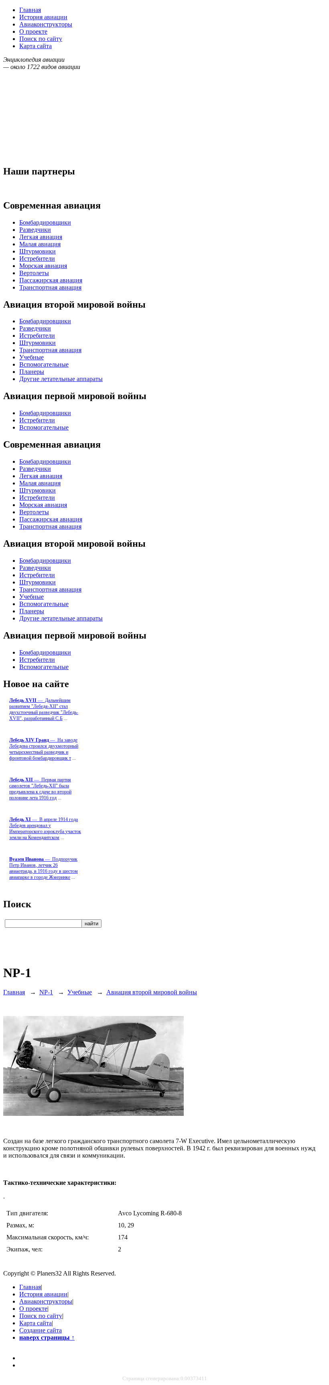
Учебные (31, 357)
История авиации (43, 17)
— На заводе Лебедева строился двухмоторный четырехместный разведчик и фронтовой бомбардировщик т (43, 749)
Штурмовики (37, 251)
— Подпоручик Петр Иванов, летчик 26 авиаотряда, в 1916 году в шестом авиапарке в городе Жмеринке (43, 868)
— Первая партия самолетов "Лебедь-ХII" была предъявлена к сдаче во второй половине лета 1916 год (40, 789)
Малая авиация (40, 244)
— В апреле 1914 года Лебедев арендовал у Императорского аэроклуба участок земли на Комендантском (45, 828)
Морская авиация (43, 265)
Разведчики (35, 229)
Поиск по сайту (40, 38)
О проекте (33, 31)
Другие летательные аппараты (61, 378)
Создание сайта (40, 1330)
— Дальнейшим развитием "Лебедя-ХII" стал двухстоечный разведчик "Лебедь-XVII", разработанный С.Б (43, 709)
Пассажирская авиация (50, 280)
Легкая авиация (40, 236)
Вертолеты (34, 273)
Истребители (37, 258)
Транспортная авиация (50, 287)
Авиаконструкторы (45, 24)
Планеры (31, 371)
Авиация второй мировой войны (151, 992)
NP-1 (46, 992)
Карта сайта (35, 46)
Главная (30, 9)
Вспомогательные (44, 364)
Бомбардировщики (45, 222)
